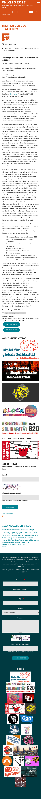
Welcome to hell (25, 540)
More (4, 547)
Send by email (11, 330)
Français (20, 11)
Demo (4, 535)
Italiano (31, 11)
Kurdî (35, 11)
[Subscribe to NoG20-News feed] (20, 515)
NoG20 (13, 526)
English (15, 11)
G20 (6, 313)
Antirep (9, 538)
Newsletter (32, 532)
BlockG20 (25, 525)
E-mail (4, 475)
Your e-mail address (20, 589)
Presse (23, 529)
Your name (20, 580)
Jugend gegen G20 (18, 532)
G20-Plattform (21, 313)
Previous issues (7, 513)
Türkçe (9, 14)
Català (3, 11)
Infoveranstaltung (30, 535)
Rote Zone (15, 540)
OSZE (24, 545)
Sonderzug (35, 540)
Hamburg (12, 313)
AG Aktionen (25, 542)
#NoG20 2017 (14, 2)
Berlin (4, 538)
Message (20, 618)
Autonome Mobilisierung (11, 542)
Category (20, 609)
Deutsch (26, 11)
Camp (30, 529)
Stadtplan (13, 94)
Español (4, 14)
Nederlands (9, 11)
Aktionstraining (14, 535)
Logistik (14, 545)
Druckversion (11, 324)
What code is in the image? (12, 493)
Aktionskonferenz (11, 529)
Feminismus (6, 545)
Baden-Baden (18, 538)
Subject (21, 599)
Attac (19, 545)
